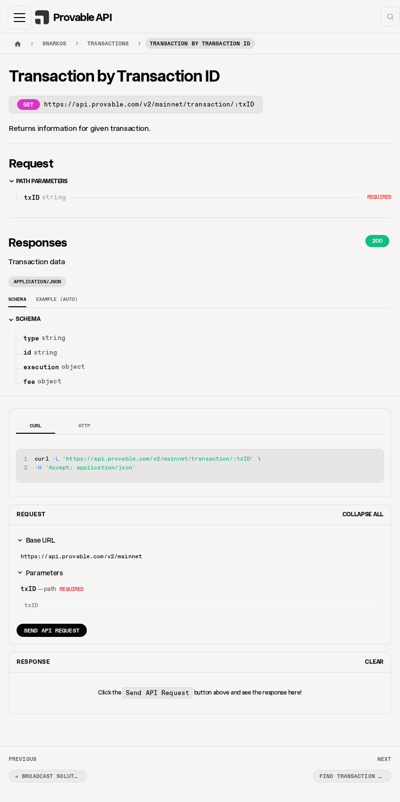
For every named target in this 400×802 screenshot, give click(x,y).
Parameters (44, 573)
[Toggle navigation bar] (19, 17)
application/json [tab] (37, 281)
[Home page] (17, 43)
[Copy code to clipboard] (372, 459)
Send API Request (52, 630)
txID (28, 589)
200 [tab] (377, 240)
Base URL (40, 540)
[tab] (17, 301)
